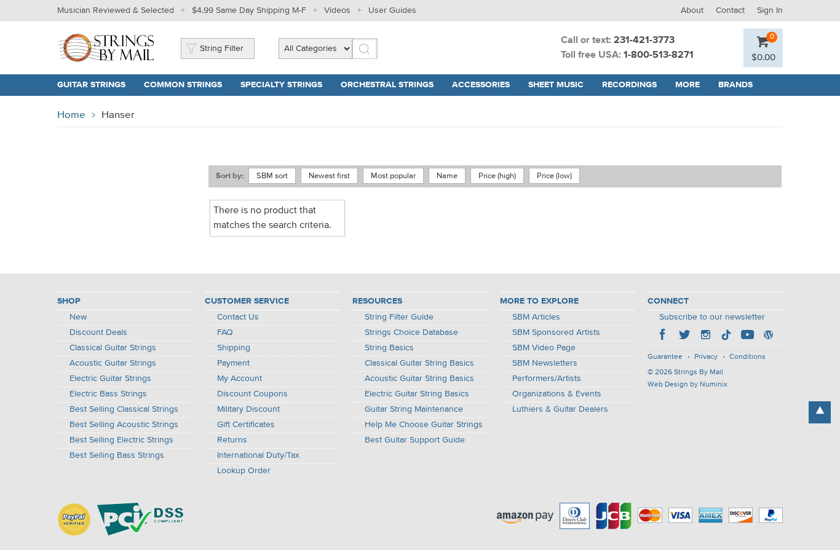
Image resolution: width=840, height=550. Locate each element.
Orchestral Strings (387, 85)
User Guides (392, 10)
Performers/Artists (546, 378)
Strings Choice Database (411, 332)
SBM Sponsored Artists (556, 332)
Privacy (706, 357)
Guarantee (665, 357)
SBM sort (272, 176)
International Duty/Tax (258, 455)
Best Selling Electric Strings (121, 440)
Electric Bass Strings (108, 394)
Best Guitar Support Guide (415, 440)
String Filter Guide (399, 317)
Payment (233, 363)
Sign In (770, 10)
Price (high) (497, 176)
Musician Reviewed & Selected (115, 10)
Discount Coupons (252, 394)
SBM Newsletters (544, 363)
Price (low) (554, 176)
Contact (730, 10)
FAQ (225, 332)
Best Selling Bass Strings (116, 455)
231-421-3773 (644, 40)
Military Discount (248, 409)
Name (447, 176)
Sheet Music (556, 85)
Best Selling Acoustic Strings (123, 424)
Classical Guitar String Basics (419, 363)
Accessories (481, 85)
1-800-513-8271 (659, 55)
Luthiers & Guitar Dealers (560, 409)
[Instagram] (705, 336)
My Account (239, 378)
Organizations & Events (556, 394)
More (687, 85)
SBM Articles (536, 317)
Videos (337, 10)
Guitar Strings (91, 85)
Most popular (393, 176)
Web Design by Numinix (687, 384)
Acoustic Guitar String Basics (419, 378)
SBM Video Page (544, 348)
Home (71, 115)
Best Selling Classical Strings (123, 409)
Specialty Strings (281, 85)
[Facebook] (663, 336)
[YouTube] (747, 336)
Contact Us (238, 317)
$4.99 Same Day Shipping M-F (249, 10)
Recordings (629, 85)
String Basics (389, 348)
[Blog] (768, 336)
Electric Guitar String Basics (417, 394)
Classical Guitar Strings (112, 348)
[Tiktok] (726, 336)
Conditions (747, 357)
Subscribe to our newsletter (712, 317)
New (78, 317)
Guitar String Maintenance (414, 409)
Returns (232, 440)
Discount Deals (98, 332)
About (692, 10)
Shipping (233, 348)
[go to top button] (820, 412)
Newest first (329, 176)
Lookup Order (244, 470)
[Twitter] (684, 336)
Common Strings (183, 85)
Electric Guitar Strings (110, 378)
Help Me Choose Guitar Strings (424, 424)
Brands (735, 85)
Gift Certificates (246, 424)
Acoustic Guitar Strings (112, 363)
